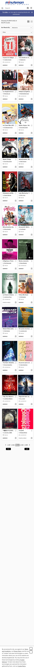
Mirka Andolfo (7, 229)
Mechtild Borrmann (24, 93)
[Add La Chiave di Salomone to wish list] (16, 303)
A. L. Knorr (22, 398)
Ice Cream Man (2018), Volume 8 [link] (9, 125)
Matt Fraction (23, 161)
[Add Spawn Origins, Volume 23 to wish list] (32, 133)
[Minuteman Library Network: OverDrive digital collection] (17, 3)
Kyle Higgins (7, 331)
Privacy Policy (17, 651)
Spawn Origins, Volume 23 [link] (25, 125)
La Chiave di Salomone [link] (9, 295)
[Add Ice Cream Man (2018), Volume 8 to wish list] (16, 133)
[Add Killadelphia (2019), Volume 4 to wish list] (16, 201)
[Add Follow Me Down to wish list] (32, 303)
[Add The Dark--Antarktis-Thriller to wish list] (16, 370)
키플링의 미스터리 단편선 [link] (9, 430)
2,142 (13, 445)
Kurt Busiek (23, 229)
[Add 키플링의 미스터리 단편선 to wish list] (16, 438)
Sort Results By (5, 27)
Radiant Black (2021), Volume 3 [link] (9, 329)
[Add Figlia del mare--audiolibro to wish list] (32, 404)
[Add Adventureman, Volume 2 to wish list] (32, 167)
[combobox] (13, 8)
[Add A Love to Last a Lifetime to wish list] (32, 370)
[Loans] (27, 8)
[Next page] (29, 445)
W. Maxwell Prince (8, 127)
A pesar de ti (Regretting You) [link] (9, 57)
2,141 (8, 445)
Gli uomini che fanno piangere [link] (25, 329)
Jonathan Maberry (8, 398)
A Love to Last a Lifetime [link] (25, 363)
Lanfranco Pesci (8, 297)
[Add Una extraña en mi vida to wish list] (32, 65)
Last (27, 449)
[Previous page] (6, 445)
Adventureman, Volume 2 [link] (25, 159)
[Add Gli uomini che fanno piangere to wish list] (32, 336)
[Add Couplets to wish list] (32, 438)
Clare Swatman (23, 365)
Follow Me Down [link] (23, 295)
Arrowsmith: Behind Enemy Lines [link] (25, 227)
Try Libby (5, 12)
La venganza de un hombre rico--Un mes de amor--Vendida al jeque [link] (9, 91)
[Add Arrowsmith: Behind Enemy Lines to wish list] (32, 235)
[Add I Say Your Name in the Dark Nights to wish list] (16, 404)
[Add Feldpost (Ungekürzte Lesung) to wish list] (32, 99)
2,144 (22, 445)
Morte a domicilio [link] (24, 261)
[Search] (2, 8)
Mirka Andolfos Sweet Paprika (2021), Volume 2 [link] (9, 227)
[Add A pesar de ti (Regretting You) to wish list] (16, 65)
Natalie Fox (22, 59)
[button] (28, 22)
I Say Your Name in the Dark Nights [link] (9, 396)
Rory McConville (24, 127)
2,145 (26, 445)
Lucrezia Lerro (23, 331)
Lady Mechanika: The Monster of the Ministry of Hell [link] (25, 193)
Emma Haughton (8, 365)
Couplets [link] (21, 430)
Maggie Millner (23, 432)
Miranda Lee (7, 93)
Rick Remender (7, 263)
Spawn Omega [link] (7, 159)
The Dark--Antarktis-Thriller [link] (9, 363)
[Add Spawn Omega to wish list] (16, 167)
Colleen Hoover (7, 59)
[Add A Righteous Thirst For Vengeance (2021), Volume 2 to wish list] (16, 269)
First (8, 449)
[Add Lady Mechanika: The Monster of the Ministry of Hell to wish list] (32, 201)
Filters (4, 32)
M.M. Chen (22, 195)
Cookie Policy (22, 666)
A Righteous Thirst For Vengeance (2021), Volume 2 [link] (9, 261)
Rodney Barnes (7, 195)
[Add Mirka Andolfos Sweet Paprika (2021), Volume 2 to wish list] (16, 235)
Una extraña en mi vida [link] (25, 57)
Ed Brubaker (23, 297)
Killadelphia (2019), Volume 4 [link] (9, 193)
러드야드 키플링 (8, 432)
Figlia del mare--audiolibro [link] (25, 396)
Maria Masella (23, 263)
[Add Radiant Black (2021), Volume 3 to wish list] (16, 336)
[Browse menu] (31, 8)
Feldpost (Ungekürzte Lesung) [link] (25, 91)
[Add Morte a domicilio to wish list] (32, 269)
